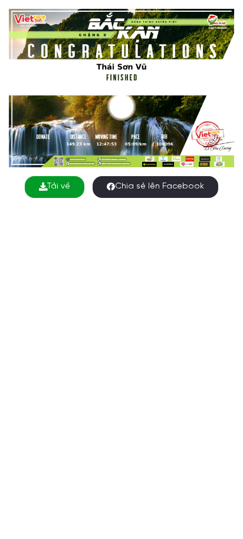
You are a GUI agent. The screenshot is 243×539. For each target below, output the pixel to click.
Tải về (58, 186)
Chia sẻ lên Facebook (159, 186)
